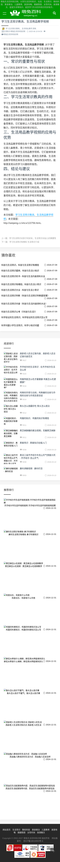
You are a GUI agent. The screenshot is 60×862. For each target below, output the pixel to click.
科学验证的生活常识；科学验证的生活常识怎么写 (24, 317)
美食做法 (36, 830)
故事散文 (41, 832)
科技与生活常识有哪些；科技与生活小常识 (21, 284)
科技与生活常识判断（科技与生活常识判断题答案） (25, 295)
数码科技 (26, 830)
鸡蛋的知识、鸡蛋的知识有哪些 (34, 418)
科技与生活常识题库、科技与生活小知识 (20, 270)
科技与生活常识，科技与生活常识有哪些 (20, 265)
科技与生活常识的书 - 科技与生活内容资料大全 (23, 276)
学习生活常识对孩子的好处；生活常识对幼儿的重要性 (32, 238)
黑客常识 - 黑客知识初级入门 (33, 443)
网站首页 (6, 830)
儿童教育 (46, 830)
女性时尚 (31, 832)
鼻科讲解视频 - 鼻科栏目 (31, 468)
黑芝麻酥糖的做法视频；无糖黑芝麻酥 (37, 430)
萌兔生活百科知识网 (26, 16)
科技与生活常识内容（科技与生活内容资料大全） (24, 303)
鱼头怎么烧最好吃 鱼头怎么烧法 (35, 406)
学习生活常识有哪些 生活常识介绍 (24, 242)
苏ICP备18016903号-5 (33, 841)
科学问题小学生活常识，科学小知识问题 (20, 325)
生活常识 (16, 830)
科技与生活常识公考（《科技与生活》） (19, 311)
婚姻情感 (21, 832)
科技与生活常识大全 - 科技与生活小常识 (20, 290)
